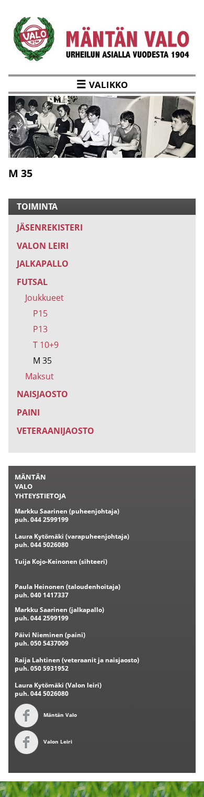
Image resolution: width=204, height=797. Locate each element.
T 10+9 (46, 345)
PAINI (28, 412)
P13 (40, 329)
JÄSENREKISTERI (50, 227)
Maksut (39, 376)
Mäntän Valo (60, 714)
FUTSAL (32, 282)
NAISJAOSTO (42, 394)
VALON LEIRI (43, 246)
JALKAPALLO (43, 263)
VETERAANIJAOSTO (55, 430)
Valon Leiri (57, 741)
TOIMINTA (37, 206)
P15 (40, 313)
